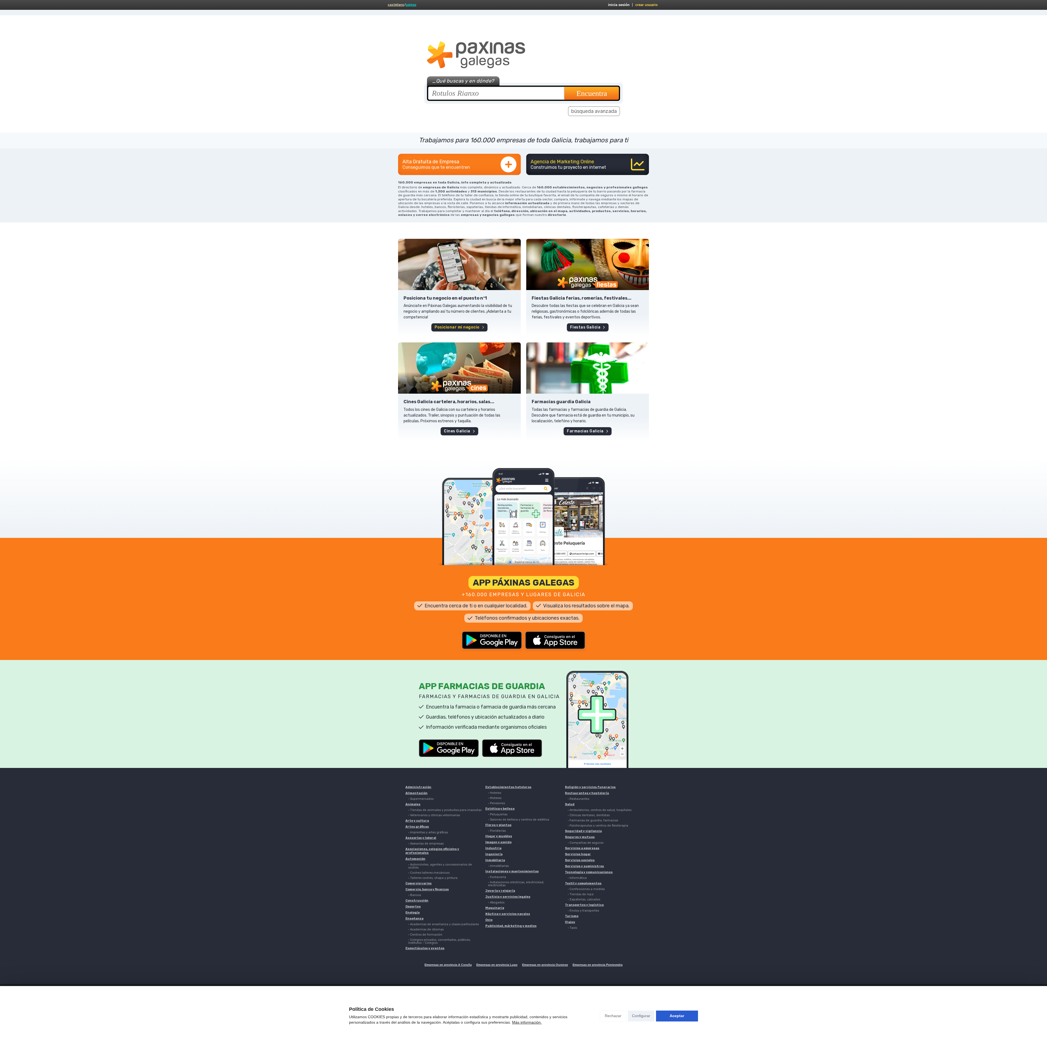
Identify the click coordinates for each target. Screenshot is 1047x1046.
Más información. (527, 1022)
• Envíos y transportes (583, 910)
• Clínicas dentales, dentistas (589, 815)
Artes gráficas (417, 826)
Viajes (570, 922)
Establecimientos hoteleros (508, 787)
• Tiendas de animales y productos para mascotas (445, 810)
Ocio (488, 920)
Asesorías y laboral (420, 838)
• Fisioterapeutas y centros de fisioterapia (598, 825)
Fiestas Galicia (585, 327)
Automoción (415, 859)
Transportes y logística (584, 905)
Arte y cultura (417, 820)
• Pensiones (496, 803)
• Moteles (494, 798)
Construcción (416, 900)
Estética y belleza (500, 808)
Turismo (571, 916)
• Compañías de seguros (585, 843)
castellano (396, 5)
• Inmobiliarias (498, 866)
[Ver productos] (459, 264)
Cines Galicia (457, 431)
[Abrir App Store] (555, 640)
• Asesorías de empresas (426, 843)
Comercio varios (418, 883)
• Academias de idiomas (426, 929)
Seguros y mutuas (580, 837)
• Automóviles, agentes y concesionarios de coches (440, 866)
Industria (493, 848)
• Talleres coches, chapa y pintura (433, 878)
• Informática (577, 878)
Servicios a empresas (582, 848)
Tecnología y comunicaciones (589, 872)
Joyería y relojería (500, 891)
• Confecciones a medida (586, 889)
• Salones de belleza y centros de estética (518, 819)
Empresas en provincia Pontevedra (597, 964)
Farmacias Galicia (585, 431)
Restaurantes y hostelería (587, 793)
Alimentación (416, 793)
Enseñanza (414, 918)
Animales (412, 804)
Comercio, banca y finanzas (427, 889)
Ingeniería (494, 854)
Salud (569, 804)
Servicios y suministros (584, 866)
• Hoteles (494, 793)
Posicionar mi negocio (457, 327)
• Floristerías (497, 831)
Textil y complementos (583, 883)
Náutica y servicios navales (507, 914)
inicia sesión (619, 5)
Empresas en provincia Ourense (545, 964)
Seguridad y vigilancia (583, 831)
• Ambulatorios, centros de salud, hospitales (599, 810)
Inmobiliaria (495, 860)
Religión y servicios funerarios (590, 787)
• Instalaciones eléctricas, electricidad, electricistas (516, 884)
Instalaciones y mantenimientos (512, 871)
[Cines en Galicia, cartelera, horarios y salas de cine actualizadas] (459, 368)
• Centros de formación (425, 934)
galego (410, 5)
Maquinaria (494, 908)
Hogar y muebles (498, 836)
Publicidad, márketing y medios (511, 926)
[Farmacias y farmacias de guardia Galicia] (587, 368)
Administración (418, 787)
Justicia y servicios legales (507, 897)
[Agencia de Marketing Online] (588, 164)
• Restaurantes (578, 799)
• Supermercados (421, 799)
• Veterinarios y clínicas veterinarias (434, 815)
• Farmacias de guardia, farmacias (593, 820)
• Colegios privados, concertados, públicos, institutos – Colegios (439, 941)
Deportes (413, 906)
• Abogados (496, 902)
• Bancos (414, 895)
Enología (412, 912)
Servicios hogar (578, 854)
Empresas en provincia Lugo (497, 964)
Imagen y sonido (498, 842)
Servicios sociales (580, 860)
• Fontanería (497, 877)
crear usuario (646, 5)
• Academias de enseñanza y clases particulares (443, 924)
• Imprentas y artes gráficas (428, 832)
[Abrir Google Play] (492, 640)
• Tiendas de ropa (581, 894)
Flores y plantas (498, 825)
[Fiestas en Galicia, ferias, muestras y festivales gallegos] (587, 264)
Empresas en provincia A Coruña (448, 964)
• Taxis (572, 928)
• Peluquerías (497, 814)
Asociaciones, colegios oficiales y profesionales (432, 851)
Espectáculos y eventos (424, 948)
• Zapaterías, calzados (584, 899)
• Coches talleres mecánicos (429, 873)
